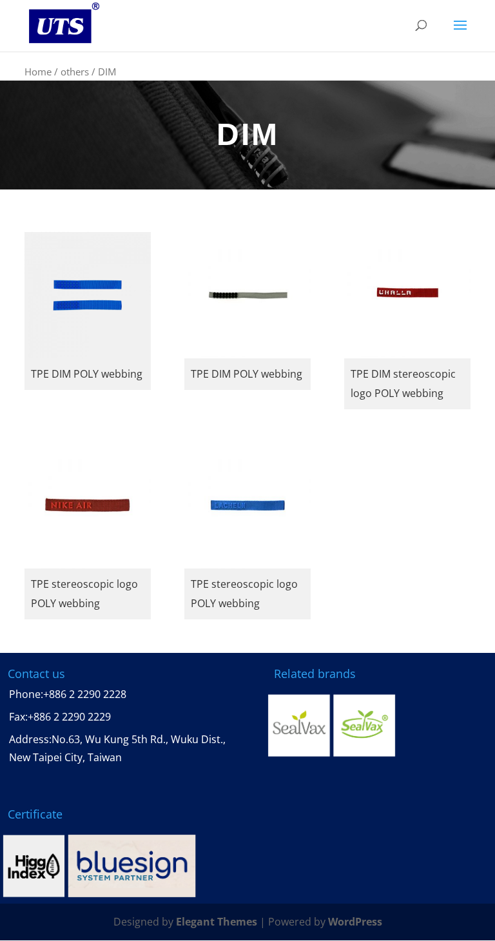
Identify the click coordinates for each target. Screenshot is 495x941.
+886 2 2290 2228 (84, 694)
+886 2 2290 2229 (69, 717)
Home (38, 71)
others (75, 71)
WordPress (355, 922)
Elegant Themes (216, 922)
